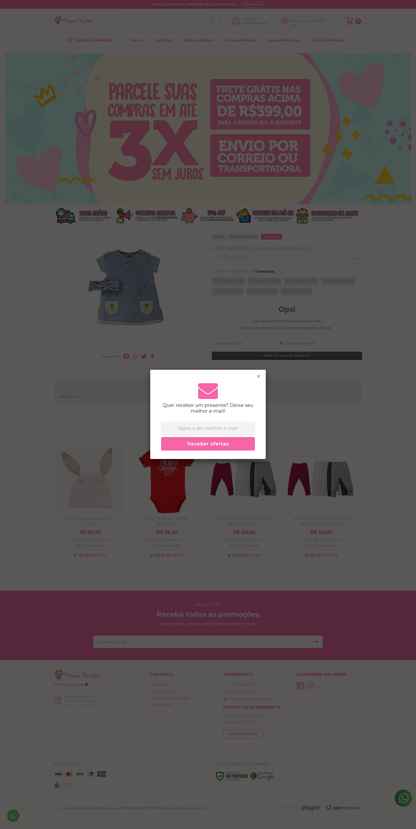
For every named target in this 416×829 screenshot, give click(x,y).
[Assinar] (208, 444)
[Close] (258, 376)
